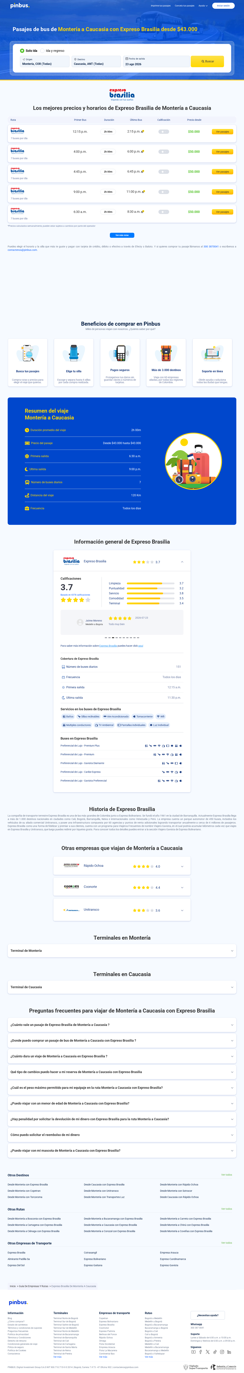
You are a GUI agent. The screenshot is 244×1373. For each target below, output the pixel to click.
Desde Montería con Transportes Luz (104, 1197)
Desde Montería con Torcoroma (25, 1197)
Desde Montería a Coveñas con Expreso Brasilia (186, 1231)
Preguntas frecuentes (18, 1331)
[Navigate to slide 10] (138, 638)
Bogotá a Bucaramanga (156, 1325)
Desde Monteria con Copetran (24, 1190)
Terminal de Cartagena (64, 1344)
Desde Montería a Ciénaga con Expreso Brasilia (33, 1231)
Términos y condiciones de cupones (25, 1328)
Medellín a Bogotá (153, 1321)
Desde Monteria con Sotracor (176, 1190)
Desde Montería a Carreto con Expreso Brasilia (185, 1218)
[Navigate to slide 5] (120, 638)
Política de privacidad (18, 1334)
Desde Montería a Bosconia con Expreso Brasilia (34, 1218)
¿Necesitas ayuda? (207, 1315)
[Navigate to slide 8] (131, 638)
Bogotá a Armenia (153, 1337)
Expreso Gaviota (169, 1265)
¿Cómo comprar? (16, 1321)
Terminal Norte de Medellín (66, 1331)
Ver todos (226, 1174)
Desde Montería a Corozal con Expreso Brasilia (109, 1231)
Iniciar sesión (223, 5)
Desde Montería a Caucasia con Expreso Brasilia (110, 1224)
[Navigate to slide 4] (116, 638)
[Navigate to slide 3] (113, 638)
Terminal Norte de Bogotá (65, 1318)
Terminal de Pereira (62, 1353)
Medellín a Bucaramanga (157, 1347)
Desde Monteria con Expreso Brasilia (28, 1184)
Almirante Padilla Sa (19, 1259)
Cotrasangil (90, 1252)
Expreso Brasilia (108, 645)
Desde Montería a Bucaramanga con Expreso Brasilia (113, 1218)
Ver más (57, 1357)
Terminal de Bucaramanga (66, 1334)
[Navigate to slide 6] (124, 638)
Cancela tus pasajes (184, 5)
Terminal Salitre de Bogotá (66, 1325)
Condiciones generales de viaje (22, 1344)
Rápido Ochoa (106, 1337)
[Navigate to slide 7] (127, 638)
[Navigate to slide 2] (109, 638)
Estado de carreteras (18, 1325)
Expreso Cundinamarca (173, 1259)
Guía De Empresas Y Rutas (34, 1286)
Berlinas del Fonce (108, 1334)
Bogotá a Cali (151, 1331)
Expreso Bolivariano (95, 1259)
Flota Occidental (107, 1344)
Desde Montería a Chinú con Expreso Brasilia (184, 1224)
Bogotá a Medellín (153, 1318)
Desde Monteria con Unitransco (101, 1190)
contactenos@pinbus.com (22, 249)
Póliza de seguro (16, 1347)
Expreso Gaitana (93, 1265)
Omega (102, 1341)
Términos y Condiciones (19, 1337)
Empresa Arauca (169, 1252)
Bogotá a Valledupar (155, 1353)
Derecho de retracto (17, 1341)
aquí (140, 645)
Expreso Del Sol (16, 1265)
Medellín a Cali (152, 1344)
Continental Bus (106, 1353)
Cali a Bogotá (151, 1334)
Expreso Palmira (107, 1331)
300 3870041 (211, 246)
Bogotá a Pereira (153, 1341)
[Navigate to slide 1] (106, 638)
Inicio (13, 1286)
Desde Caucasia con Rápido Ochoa (179, 1197)
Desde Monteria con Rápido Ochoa (179, 1184)
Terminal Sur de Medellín (65, 1328)
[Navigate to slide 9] (134, 638)
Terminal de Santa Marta (65, 1347)
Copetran (103, 1318)
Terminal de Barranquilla (65, 1337)
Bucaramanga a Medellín (157, 1350)
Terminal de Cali (61, 1341)
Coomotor (104, 1328)
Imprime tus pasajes (161, 5)
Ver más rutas (122, 235)
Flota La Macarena (108, 1350)
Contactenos (14, 1353)
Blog (10, 1318)
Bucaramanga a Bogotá (156, 1328)
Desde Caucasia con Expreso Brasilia (104, 1184)
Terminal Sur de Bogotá (64, 1321)
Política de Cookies (17, 1350)
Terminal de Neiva (62, 1350)
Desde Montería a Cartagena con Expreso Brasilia (35, 1224)
